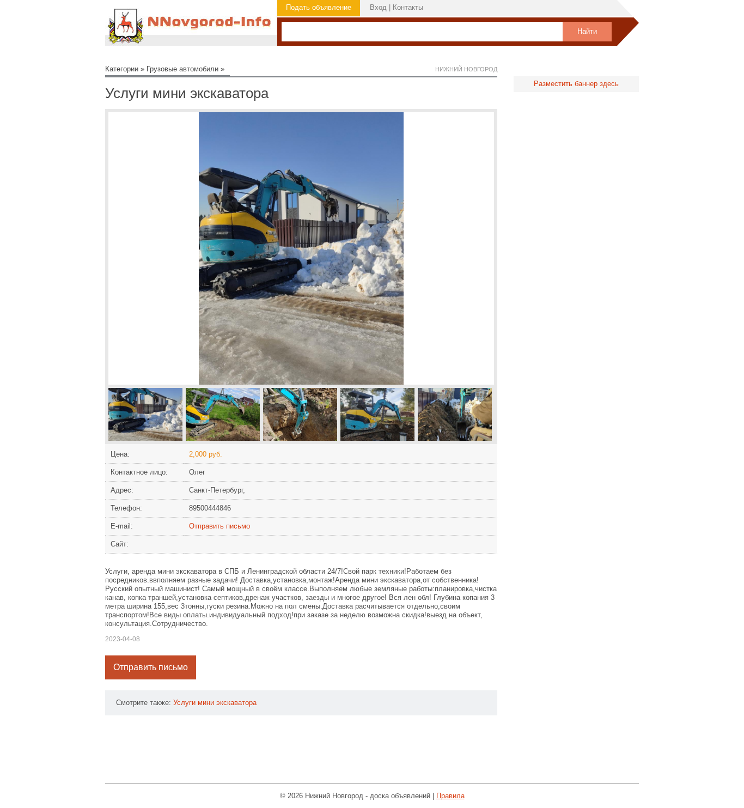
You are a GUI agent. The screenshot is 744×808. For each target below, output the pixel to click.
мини (206, 702)
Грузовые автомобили (182, 69)
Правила (450, 796)
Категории (121, 69)
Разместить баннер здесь (576, 84)
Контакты (408, 7)
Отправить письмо (219, 526)
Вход (378, 7)
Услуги (184, 702)
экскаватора (236, 702)
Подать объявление (318, 7)
